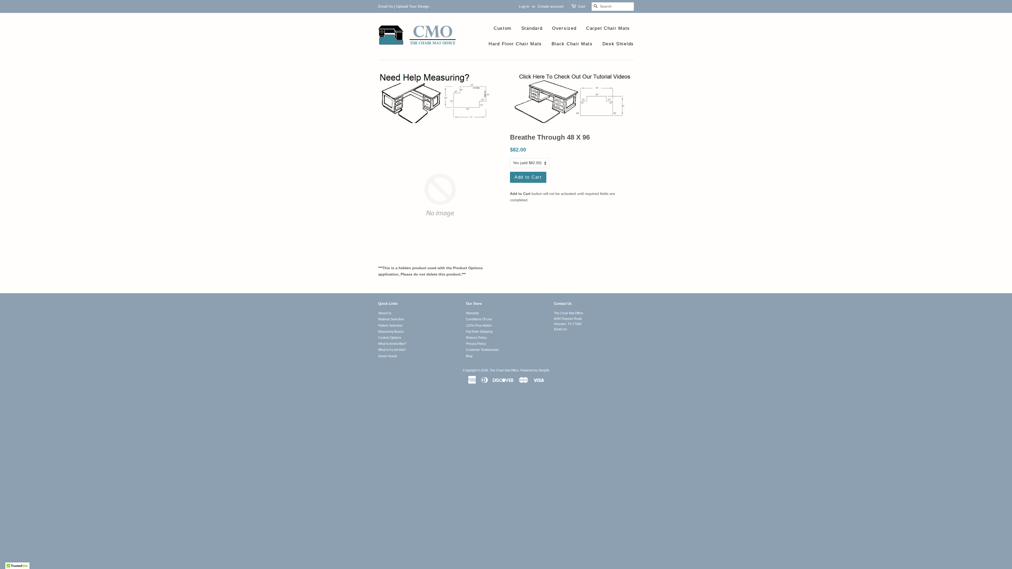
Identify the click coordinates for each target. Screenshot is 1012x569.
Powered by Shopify (534, 370)
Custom (503, 28)
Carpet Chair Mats (608, 28)
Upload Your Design (412, 6)
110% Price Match (479, 325)
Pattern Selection (390, 325)
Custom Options (389, 338)
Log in (524, 6)
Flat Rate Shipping (479, 331)
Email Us (385, 6)
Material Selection (391, 319)
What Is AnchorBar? (392, 344)
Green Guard (387, 356)
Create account (550, 6)
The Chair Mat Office (504, 370)
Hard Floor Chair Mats (515, 43)
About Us (384, 313)
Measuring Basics (391, 331)
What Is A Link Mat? (392, 350)
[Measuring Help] (506, 97)
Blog (469, 356)
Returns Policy (476, 338)
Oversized (564, 28)
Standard (532, 28)
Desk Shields (618, 43)
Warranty (472, 313)
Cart (581, 6)
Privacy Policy (476, 344)
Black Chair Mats (572, 43)
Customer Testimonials (482, 350)
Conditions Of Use (479, 319)
